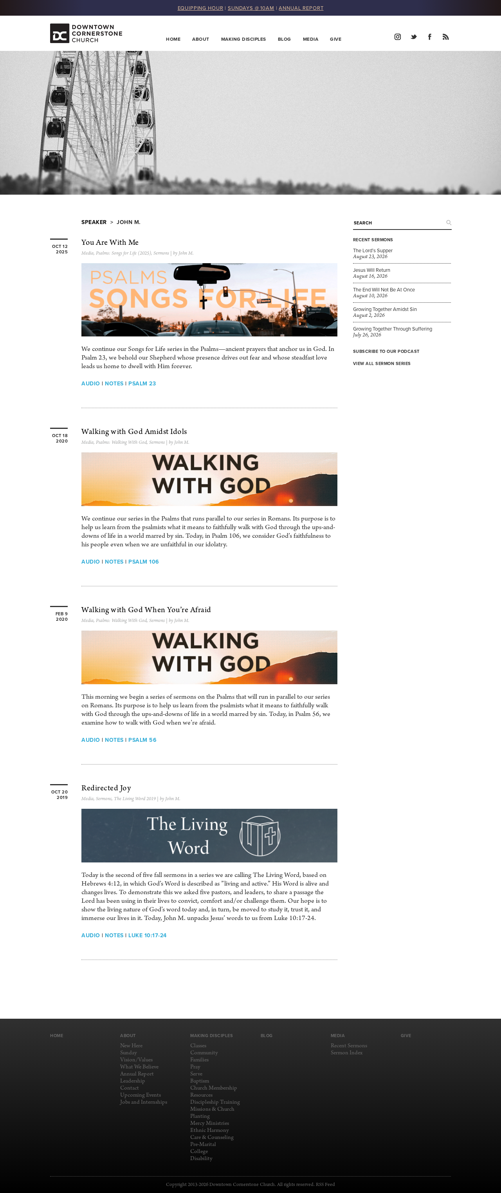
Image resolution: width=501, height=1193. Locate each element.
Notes (114, 383)
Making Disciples (243, 39)
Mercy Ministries (209, 1123)
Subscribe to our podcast (386, 351)
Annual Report (137, 1074)
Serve (196, 1074)
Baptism (199, 1081)
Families (199, 1060)
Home (173, 39)
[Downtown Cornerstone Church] (89, 33)
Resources (201, 1095)
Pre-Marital (203, 1144)
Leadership (132, 1081)
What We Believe (139, 1067)
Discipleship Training (215, 1102)
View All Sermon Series (382, 363)
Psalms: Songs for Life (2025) (123, 253)
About (200, 39)
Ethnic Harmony (209, 1130)
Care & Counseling (212, 1137)
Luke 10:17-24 (147, 935)
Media (311, 39)
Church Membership (213, 1088)
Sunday (128, 1053)
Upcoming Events (140, 1095)
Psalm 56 (142, 740)
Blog (284, 39)
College (199, 1151)
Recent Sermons (349, 1046)
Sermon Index (346, 1053)
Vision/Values (136, 1060)
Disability (201, 1158)
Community (204, 1053)
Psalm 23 (142, 383)
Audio (90, 383)
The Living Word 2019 (135, 799)
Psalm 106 (143, 562)
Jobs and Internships (143, 1102)
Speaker (94, 222)
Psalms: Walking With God (121, 442)
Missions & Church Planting (212, 1113)
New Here (131, 1046)
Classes (198, 1046)
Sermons (161, 253)
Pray (195, 1067)
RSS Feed (325, 1185)
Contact (129, 1088)
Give (335, 39)
